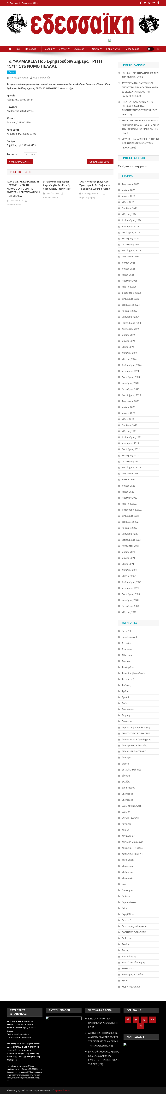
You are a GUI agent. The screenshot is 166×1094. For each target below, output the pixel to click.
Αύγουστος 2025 (130, 256)
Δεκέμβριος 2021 (131, 522)
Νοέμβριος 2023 (130, 383)
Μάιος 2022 (128, 491)
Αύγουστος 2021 (130, 546)
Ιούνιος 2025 (128, 268)
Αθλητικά (127, 655)
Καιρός (125, 830)
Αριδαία (126, 697)
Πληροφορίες (132, 49)
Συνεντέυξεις (129, 956)
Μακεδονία (30, 49)
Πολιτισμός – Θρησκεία (134, 926)
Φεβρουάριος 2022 (132, 509)
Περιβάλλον (128, 914)
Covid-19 (126, 631)
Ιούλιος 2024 (128, 335)
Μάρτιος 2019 (129, 612)
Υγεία (11, 72)
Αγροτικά (127, 649)
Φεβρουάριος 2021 (132, 582)
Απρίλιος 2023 (129, 425)
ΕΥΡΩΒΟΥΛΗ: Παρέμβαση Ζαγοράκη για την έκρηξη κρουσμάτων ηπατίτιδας (57, 185)
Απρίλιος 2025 (129, 280)
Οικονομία (127, 890)
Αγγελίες (79, 49)
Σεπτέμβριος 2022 (131, 467)
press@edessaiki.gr (21, 1034)
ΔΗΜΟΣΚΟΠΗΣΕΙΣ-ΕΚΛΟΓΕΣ (136, 733)
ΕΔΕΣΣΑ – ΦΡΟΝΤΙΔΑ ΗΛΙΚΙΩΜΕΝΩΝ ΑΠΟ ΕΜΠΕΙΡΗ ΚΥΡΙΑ (140, 75)
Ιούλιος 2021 (128, 552)
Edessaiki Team (14, 205)
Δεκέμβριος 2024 (131, 305)
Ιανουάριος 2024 (130, 371)
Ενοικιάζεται (128, 787)
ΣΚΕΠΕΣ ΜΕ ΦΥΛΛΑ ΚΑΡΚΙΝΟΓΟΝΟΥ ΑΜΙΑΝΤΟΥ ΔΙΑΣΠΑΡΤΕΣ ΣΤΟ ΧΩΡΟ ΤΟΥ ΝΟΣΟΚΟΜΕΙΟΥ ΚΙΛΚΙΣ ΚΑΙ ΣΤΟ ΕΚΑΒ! (140, 127)
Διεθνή (95, 49)
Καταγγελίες (128, 836)
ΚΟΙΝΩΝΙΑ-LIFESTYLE (132, 854)
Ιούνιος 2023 (128, 413)
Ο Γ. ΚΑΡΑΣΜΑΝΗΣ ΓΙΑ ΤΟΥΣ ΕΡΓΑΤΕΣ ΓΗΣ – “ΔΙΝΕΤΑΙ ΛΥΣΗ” (22, 161)
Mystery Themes (62, 1090)
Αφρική (126, 715)
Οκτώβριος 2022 (130, 461)
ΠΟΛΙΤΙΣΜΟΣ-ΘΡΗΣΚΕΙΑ (134, 932)
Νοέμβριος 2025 (130, 238)
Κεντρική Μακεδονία (132, 842)
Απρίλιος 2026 (129, 208)
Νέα (18, 49)
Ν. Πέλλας (30, 154)
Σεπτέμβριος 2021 (131, 540)
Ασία (124, 703)
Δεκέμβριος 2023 (131, 377)
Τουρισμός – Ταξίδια (132, 974)
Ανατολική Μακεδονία (133, 673)
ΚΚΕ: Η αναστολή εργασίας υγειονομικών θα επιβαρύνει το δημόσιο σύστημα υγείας (95, 185)
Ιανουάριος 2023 (130, 443)
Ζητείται (126, 824)
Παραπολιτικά (129, 902)
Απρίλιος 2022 (129, 497)
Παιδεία (126, 896)
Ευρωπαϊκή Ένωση (132, 806)
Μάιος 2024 (128, 347)
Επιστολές (127, 800)
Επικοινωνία (113, 49)
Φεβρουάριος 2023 (132, 437)
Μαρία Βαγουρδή (42, 77)
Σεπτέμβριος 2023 (131, 395)
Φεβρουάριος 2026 (132, 220)
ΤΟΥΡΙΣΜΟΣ (128, 968)
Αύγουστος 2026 (130, 184)
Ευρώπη (126, 812)
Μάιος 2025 (128, 274)
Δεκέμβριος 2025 (131, 232)
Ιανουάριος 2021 (130, 588)
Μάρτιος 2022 (129, 503)
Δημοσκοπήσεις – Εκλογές (136, 727)
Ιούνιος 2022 (128, 485)
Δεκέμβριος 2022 (131, 449)
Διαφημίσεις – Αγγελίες (134, 745)
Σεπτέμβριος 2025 (131, 250)
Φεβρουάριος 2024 (132, 365)
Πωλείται (127, 938)
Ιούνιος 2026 (128, 196)
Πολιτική (126, 920)
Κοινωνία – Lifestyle (132, 848)
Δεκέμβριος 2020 (131, 594)
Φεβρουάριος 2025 (132, 293)
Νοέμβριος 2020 (130, 600)
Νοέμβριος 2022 (130, 455)
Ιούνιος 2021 (128, 558)
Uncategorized (129, 637)
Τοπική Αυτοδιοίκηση (133, 962)
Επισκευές (127, 794)
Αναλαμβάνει (128, 667)
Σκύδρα (126, 944)
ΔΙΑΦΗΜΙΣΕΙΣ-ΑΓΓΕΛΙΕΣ (134, 751)
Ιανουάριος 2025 (130, 299)
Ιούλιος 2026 (128, 190)
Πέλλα (125, 908)
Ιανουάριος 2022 (130, 516)
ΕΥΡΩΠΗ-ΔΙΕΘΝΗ (130, 818)
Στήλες (63, 49)
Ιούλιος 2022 (128, 479)
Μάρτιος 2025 (129, 286)
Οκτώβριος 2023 (130, 389)
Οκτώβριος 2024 (130, 317)
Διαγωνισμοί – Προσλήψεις (136, 739)
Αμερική (126, 661)
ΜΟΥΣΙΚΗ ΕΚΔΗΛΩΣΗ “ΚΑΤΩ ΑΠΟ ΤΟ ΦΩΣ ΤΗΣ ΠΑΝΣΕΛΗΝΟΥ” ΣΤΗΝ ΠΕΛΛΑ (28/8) (140, 143)
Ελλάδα (48, 49)
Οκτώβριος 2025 (130, 244)
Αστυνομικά (128, 709)
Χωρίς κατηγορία (131, 986)
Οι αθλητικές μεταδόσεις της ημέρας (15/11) (101, 161)
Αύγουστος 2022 (130, 473)
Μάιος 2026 (128, 202)
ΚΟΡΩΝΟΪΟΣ (128, 860)
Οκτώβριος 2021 (130, 534)
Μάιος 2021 (128, 564)
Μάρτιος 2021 (129, 576)
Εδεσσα (126, 775)
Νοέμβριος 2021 (130, 528)
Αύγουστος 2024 (130, 329)
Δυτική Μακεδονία (131, 769)
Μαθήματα (127, 872)
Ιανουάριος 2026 (130, 226)
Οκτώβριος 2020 (130, 606)
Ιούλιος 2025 (128, 262)
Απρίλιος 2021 (129, 570)
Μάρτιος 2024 (129, 359)
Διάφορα (126, 757)
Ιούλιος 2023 (128, 407)
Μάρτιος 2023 (129, 431)
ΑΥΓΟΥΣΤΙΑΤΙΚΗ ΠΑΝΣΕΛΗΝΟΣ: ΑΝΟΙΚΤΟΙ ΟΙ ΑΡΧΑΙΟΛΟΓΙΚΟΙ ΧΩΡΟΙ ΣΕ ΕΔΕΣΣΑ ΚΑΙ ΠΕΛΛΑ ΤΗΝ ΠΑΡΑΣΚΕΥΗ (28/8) (140, 89)
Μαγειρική (127, 866)
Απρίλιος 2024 (129, 353)
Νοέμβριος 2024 (130, 311)
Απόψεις (126, 685)
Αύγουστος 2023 (130, 401)
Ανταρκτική (128, 679)
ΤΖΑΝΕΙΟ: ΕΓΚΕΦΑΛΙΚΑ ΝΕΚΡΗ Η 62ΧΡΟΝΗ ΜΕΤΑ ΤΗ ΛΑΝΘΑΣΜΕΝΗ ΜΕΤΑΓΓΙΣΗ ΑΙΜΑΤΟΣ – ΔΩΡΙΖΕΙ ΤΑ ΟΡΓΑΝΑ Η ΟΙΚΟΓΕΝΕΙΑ (23, 188)
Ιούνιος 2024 (128, 341)
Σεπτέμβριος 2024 (131, 323)
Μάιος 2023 (128, 419)
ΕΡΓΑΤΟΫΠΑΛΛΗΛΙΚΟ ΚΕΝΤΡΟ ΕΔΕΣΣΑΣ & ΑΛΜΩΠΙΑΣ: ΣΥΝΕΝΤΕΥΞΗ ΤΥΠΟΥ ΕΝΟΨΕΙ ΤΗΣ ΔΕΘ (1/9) (139, 108)
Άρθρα (125, 691)
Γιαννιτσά (127, 721)
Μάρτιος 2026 (129, 214)
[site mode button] (150, 49)
